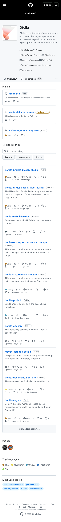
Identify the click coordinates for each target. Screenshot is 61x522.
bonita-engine (13, 400)
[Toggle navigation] (4, 4)
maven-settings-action (18, 351)
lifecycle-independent (13, 484)
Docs (53, 504)
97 (41, 418)
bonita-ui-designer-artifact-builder (24, 187)
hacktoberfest (36, 488)
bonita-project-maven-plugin (21, 169)
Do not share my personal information (30, 509)
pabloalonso (27, 70)
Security (25, 504)
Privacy (16, 504)
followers (27, 50)
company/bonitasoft (30, 60)
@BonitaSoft (47, 60)
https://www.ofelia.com (31, 55)
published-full (32, 484)
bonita (24, 488)
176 (18, 418)
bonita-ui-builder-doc (17, 216)
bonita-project (13, 300)
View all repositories (29, 429)
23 (9, 392)
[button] (56, 79)
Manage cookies (35, 507)
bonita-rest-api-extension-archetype (26, 242)
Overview (12, 79)
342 (17, 101)
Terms (8, 504)
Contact (22, 507)
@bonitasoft (50, 55)
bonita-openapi (13, 325)
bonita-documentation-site (20, 377)
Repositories (32, 79)
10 (23, 389)
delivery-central (11, 488)
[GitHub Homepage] (22, 514)
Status (34, 504)
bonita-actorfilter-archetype (21, 274)
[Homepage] (30, 4)
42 (8, 101)
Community (44, 504)
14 (8, 120)
